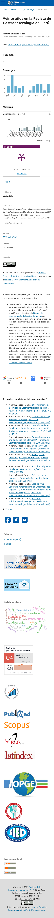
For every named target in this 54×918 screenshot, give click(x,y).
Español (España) (12, 539)
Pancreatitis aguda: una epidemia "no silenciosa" (29, 438)
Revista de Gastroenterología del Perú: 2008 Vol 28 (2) (29, 503)
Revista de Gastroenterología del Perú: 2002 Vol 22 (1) (29, 494)
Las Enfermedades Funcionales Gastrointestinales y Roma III (29, 427)
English (8, 543)
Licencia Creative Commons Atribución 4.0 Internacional (27, 908)
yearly (48, 141)
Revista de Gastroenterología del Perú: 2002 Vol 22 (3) (29, 421)
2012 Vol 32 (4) (28, 9)
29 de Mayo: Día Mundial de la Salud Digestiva (28, 447)
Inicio (5, 9)
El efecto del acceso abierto (20, 362)
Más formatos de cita (14, 223)
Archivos (14, 9)
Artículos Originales (41, 466)
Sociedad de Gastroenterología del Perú (24, 888)
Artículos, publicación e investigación (25, 500)
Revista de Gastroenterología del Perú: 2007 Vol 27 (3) (28, 479)
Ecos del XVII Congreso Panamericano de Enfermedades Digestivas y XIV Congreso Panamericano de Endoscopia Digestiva (30, 488)
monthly (39, 141)
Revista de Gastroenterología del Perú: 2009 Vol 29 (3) (29, 460)
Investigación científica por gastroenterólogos (26, 456)
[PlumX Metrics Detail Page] (21, 157)
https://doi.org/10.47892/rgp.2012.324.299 (28, 44)
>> (11, 509)
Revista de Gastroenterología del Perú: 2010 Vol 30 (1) (29, 450)
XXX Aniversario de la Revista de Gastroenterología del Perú (29, 406)
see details (21, 173)
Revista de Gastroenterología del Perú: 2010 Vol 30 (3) (29, 441)
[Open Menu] (3, 3)
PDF (9, 182)
